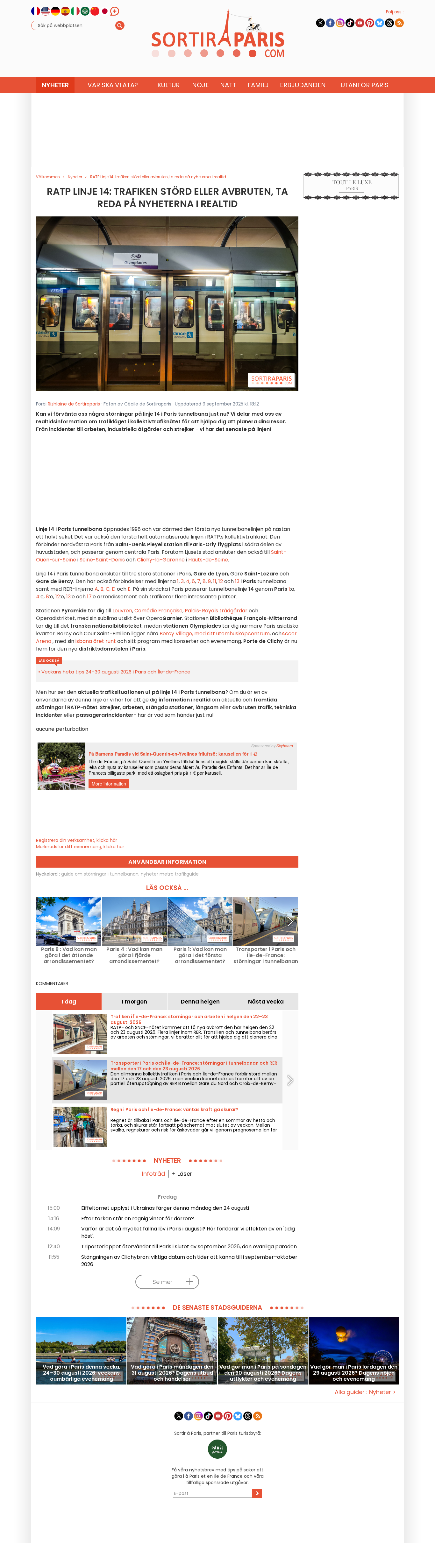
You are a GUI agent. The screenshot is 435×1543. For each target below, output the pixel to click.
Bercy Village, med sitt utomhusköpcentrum (215, 633)
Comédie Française (158, 610)
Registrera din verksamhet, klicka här (76, 840)
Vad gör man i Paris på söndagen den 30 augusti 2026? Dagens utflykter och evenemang (262, 1373)
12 (220, 581)
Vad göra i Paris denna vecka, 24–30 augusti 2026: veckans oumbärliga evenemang (81, 1373)
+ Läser (182, 1174)
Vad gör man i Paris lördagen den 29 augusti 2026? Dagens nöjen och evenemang (353, 1373)
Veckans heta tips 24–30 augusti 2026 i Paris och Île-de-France (115, 671)
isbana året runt (95, 641)
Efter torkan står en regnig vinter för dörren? (137, 1218)
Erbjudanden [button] (303, 85)
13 (237, 581)
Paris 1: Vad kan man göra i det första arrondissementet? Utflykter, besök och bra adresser (200, 955)
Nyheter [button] (55, 85)
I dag (69, 1001)
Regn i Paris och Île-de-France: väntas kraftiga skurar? (175, 1109)
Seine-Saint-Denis (102, 559)
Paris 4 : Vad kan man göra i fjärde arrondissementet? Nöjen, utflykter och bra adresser (134, 955)
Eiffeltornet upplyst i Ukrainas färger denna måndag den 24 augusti (165, 1208)
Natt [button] (228, 85)
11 (214, 581)
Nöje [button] (200, 85)
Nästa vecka (266, 1001)
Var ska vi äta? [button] (113, 85)
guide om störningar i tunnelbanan (100, 874)
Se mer (163, 1282)
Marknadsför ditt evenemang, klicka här (80, 846)
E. (130, 589)
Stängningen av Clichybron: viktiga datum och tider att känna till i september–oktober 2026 (189, 1260)
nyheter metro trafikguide (170, 874)
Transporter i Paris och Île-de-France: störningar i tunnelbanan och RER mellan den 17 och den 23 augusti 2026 (265, 955)
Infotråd (153, 1174)
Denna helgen (200, 1001)
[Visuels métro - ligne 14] (167, 303)
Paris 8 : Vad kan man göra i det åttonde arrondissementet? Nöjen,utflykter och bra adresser (69, 955)
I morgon (134, 1001)
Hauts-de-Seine (208, 559)
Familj (258, 85)
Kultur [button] (168, 85)
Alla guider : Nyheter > (365, 1392)
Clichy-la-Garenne (161, 559)
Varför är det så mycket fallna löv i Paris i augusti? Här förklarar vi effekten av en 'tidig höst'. (188, 1232)
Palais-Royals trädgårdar (217, 610)
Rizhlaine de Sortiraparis (74, 404)
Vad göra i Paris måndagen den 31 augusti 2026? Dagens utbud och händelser (172, 1373)
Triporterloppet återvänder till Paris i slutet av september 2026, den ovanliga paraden (189, 1246)
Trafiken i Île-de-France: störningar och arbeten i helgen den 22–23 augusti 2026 (189, 1019)
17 (89, 596)
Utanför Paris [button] (365, 85)
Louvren (122, 610)
